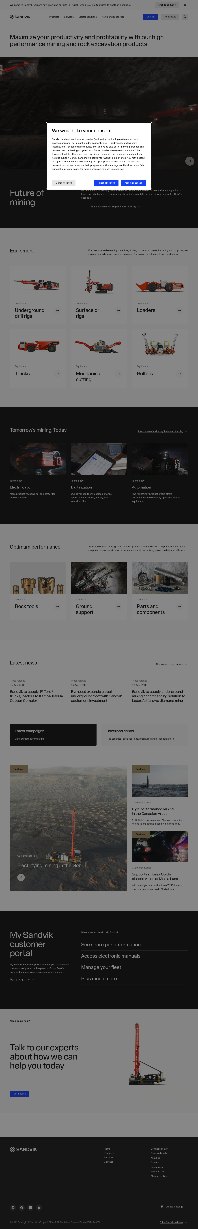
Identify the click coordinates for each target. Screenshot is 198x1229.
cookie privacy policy (67, 169)
